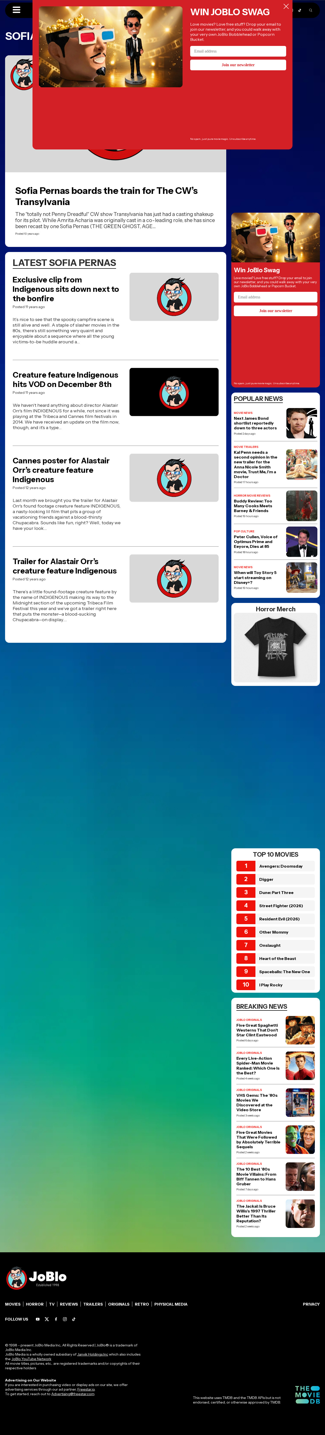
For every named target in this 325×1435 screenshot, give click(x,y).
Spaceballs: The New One (284, 971)
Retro (142, 1304)
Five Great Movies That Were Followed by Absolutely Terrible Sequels (258, 1140)
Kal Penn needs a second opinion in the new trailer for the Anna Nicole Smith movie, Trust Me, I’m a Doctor (255, 464)
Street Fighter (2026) (281, 905)
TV (52, 1304)
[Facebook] (56, 1319)
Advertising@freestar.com (72, 1394)
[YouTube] (38, 1319)
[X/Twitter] (47, 1319)
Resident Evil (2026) (279, 918)
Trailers (93, 1304)
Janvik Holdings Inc (92, 1354)
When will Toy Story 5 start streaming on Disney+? (255, 577)
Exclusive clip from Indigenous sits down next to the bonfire (66, 289)
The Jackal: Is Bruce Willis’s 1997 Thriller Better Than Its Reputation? (256, 1213)
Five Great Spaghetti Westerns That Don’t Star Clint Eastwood (257, 1030)
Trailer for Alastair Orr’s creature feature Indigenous (65, 566)
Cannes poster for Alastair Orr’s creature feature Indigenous (61, 470)
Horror (35, 1304)
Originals (118, 1304)
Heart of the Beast (277, 958)
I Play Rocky (271, 984)
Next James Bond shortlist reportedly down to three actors (255, 423)
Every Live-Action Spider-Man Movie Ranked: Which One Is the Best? (258, 1065)
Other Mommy (273, 932)
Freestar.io (86, 1389)
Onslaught (270, 945)
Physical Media (171, 1304)
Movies (13, 1304)
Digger (266, 879)
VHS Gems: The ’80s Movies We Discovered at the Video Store (257, 1102)
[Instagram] (65, 1319)
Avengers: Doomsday (281, 866)
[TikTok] (299, 10)
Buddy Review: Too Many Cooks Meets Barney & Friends (253, 506)
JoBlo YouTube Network (31, 1359)
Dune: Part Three (276, 892)
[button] (16, 10)
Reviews (69, 1304)
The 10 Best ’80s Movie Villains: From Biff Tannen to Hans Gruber (256, 1176)
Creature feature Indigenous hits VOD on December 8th (65, 379)
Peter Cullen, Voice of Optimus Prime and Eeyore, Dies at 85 (256, 541)
